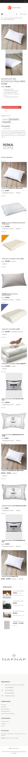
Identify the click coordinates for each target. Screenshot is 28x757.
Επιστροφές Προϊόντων (5, 711)
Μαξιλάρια (13, 18)
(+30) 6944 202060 (9, 693)
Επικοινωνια (3, 704)
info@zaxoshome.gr (10, 696)
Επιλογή (13, 261)
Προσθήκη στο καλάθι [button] (7, 193)
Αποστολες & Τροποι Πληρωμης (7, 713)
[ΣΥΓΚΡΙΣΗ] (5, 111)
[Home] (1, 18)
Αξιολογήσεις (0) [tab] (6, 122)
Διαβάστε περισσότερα (18, 595)
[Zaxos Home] (14, 8)
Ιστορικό (3, 726)
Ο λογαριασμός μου (5, 721)
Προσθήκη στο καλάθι (11, 107)
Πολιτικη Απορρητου (5, 709)
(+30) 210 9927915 (9, 687)
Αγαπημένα (3, 723)
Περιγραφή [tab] (5, 119)
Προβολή (18, 193)
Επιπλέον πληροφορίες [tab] (13, 119)
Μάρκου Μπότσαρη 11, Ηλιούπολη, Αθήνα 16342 (14, 685)
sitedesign (14, 753)
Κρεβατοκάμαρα (7, 18)
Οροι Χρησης (3, 707)
